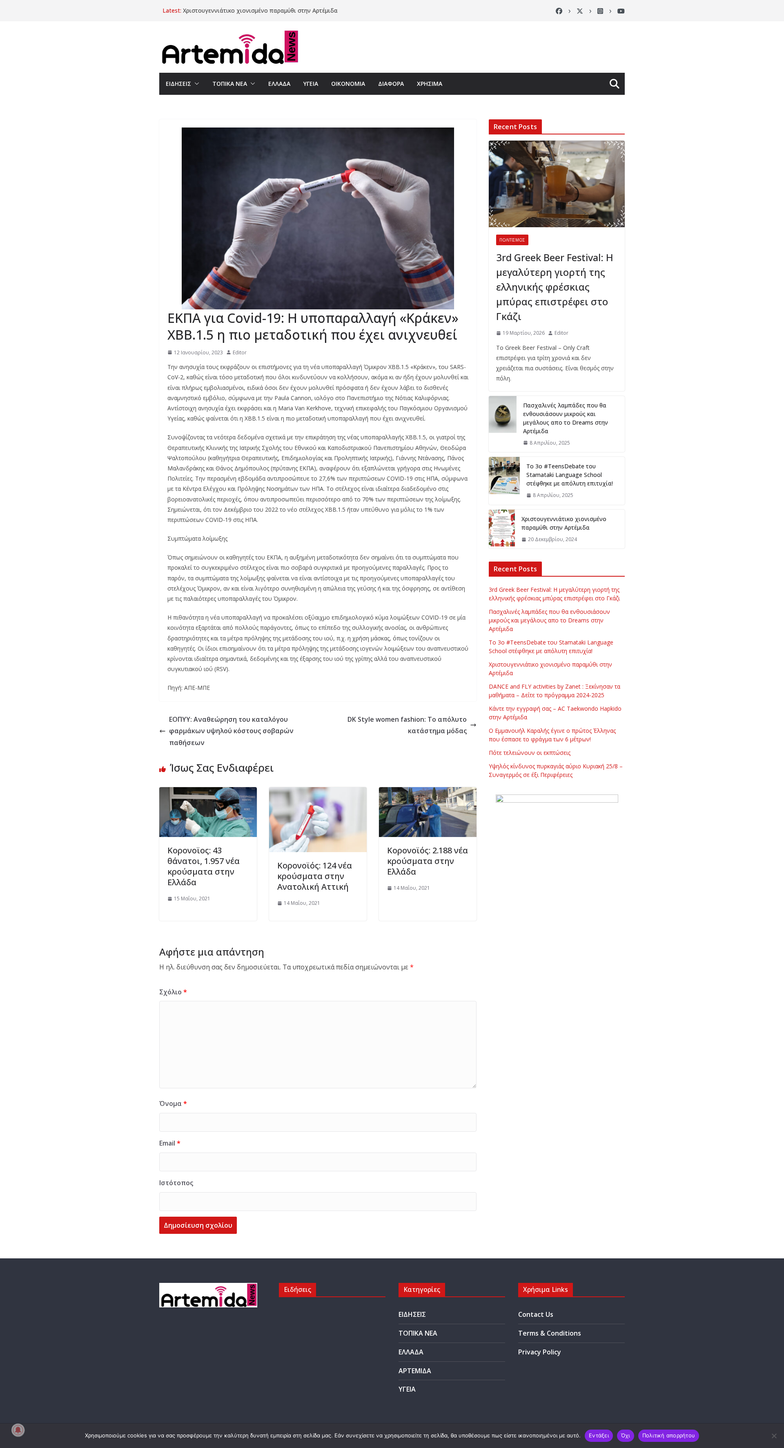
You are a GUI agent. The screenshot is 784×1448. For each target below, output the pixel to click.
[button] (195, 84)
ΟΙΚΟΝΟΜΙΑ (348, 83)
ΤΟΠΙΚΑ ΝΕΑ (229, 83)
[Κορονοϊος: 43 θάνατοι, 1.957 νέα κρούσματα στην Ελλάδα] (208, 792)
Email (169, 1143)
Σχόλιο (173, 991)
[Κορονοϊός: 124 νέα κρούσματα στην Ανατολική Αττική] (318, 792)
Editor (240, 352)
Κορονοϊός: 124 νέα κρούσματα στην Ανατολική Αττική (314, 876)
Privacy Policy (539, 1351)
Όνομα (173, 1103)
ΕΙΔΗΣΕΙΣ (178, 83)
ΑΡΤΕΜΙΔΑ (415, 1370)
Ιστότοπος (176, 1182)
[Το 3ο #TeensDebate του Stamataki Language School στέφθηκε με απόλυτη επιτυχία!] (504, 481)
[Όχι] (774, 1436)
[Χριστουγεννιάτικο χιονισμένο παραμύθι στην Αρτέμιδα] (502, 529)
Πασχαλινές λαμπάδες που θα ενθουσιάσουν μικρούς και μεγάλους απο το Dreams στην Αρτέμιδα (565, 418)
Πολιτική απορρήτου (668, 1435)
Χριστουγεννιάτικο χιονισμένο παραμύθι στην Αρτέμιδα (260, 10)
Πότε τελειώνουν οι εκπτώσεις (529, 752)
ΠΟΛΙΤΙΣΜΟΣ (512, 240)
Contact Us (535, 1314)
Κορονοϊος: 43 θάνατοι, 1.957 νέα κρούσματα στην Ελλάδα (203, 866)
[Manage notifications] (17, 1430)
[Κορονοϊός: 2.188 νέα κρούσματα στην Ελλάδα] (428, 792)
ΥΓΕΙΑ (310, 83)
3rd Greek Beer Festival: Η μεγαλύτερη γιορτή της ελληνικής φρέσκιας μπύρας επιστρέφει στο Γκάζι (554, 287)
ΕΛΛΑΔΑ (279, 83)
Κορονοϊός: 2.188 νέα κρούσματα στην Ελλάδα (427, 861)
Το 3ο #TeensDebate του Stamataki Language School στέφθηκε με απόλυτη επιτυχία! (569, 474)
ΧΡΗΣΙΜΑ (429, 83)
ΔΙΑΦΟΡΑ (391, 83)
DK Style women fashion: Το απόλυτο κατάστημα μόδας (407, 725)
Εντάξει (599, 1435)
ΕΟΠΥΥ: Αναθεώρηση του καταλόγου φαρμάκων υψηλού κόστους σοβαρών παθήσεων (231, 731)
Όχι (625, 1435)
